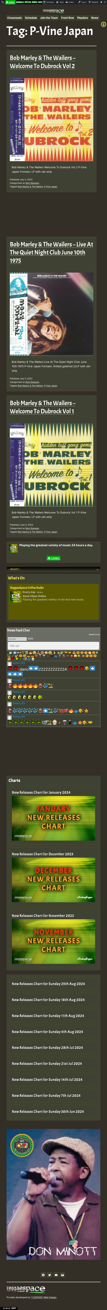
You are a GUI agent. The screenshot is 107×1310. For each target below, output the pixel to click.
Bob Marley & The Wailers (30, 186)
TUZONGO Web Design (44, 1297)
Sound (91, 634)
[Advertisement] (50, 214)
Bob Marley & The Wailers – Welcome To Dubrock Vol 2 (42, 62)
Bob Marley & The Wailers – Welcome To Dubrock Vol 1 (42, 407)
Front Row (67, 17)
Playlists (82, 17)
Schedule (31, 17)
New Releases (32, 183)
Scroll (97, 634)
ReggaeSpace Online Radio (27, 588)
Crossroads (14, 17)
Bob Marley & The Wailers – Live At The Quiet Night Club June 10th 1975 (51, 252)
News (94, 17)
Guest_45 (19, 662)
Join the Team (49, 17)
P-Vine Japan (50, 186)
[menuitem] (2, 2)
